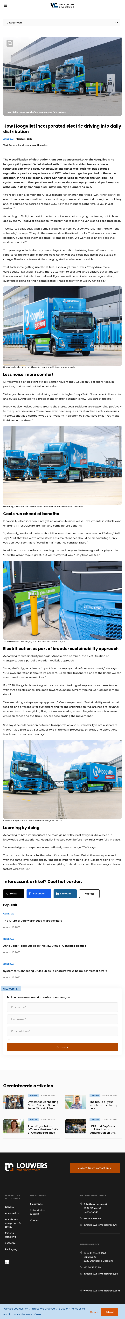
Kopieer (89, 893)
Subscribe (62, 1047)
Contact (34, 1220)
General (8, 139)
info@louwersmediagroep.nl (100, 1224)
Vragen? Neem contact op (93, 1168)
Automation (12, 1213)
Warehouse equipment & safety (13, 1223)
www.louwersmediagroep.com (101, 1290)
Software (10, 1242)
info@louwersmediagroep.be (100, 1273)
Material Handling (10, 1235)
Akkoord (109, 1312)
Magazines (36, 1204)
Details (94, 1312)
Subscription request (37, 1212)
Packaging (11, 1249)
